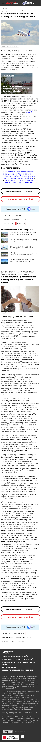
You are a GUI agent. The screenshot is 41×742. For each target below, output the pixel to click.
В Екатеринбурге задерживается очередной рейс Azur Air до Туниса (19, 173)
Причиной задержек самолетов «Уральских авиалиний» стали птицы (19, 182)
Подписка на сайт (19, 656)
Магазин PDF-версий (24, 659)
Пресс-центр (7, 659)
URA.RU (29, 112)
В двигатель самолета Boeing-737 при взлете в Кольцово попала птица (22, 260)
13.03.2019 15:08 (6, 9)
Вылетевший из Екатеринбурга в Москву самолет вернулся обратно (19, 177)
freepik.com (5, 313)
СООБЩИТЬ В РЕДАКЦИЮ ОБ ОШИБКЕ (17, 670)
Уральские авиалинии (10, 47)
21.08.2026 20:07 (7, 272)
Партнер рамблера (20, 731)
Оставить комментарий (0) (20, 199)
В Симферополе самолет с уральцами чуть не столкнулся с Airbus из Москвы (24, 253)
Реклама (6, 656)
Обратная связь (9, 667)
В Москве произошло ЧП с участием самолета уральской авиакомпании (22, 247)
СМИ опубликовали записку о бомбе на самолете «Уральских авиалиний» (23, 233)
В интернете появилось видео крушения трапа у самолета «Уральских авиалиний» (23, 240)
